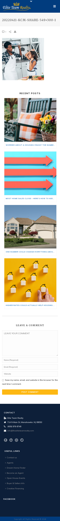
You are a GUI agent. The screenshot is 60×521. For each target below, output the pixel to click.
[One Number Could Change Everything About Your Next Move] (30, 227)
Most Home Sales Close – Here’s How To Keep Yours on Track (31, 198)
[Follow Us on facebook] (5, 440)
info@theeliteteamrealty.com (20, 430)
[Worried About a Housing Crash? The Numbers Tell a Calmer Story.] (30, 120)
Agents (10, 462)
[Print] (16, 31)
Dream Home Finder (16, 468)
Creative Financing (15, 488)
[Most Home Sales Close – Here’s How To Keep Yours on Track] (30, 173)
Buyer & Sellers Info (16, 483)
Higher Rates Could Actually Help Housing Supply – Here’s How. (31, 305)
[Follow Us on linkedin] (11, 440)
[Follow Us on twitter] (22, 440)
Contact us (12, 457)
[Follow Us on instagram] (16, 440)
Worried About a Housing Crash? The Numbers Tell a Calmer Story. (31, 145)
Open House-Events (16, 478)
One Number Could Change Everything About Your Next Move (31, 252)
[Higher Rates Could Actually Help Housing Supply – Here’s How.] (30, 280)
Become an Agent (15, 473)
